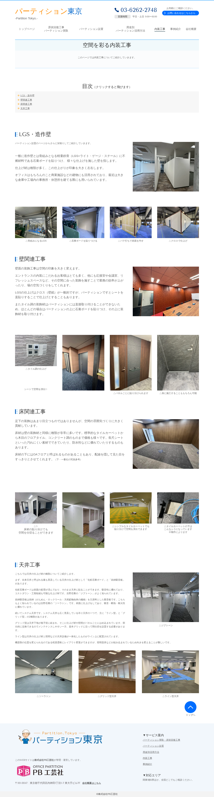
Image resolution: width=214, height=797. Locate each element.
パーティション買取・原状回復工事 (161, 740)
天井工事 (25, 108)
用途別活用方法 (151, 752)
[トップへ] (190, 707)
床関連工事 (26, 104)
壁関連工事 (26, 99)
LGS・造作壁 (27, 95)
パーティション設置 (153, 746)
